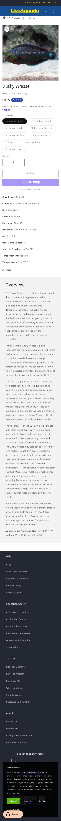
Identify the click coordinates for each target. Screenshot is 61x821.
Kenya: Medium (33, 143)
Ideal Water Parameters (18, 633)
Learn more (14, 809)
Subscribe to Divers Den (18, 701)
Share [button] (8, 269)
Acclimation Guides (16, 619)
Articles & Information (17, 612)
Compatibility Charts (16, 626)
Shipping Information (17, 578)
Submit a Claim (14, 592)
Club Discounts (14, 694)
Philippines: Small (43, 122)
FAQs (8, 564)
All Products (14, 18)
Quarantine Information (18, 640)
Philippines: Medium (43, 129)
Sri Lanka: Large (16, 150)
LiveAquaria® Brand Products (21, 735)
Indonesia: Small (16, 122)
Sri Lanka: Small (16, 129)
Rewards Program (15, 673)
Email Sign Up (13, 680)
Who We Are (12, 728)
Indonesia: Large (43, 136)
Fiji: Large (12, 143)
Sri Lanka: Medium (17, 136)
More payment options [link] (30, 189)
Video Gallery (13, 647)
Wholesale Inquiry (15, 687)
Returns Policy (13, 585)
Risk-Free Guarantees (17, 666)
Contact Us (11, 721)
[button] (6, 11)
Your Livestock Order (16, 571)
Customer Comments (17, 742)
